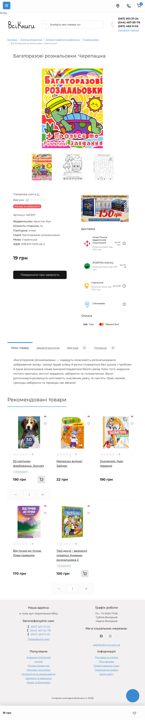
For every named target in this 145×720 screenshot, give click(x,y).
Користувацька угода (106, 665)
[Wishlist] (45, 423)
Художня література (38, 657)
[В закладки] (134, 713)
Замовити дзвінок (128, 30)
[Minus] (15, 494)
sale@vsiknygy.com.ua (106, 644)
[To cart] (41, 479)
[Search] (45, 24)
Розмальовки (91, 39)
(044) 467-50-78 (129, 22)
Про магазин (106, 661)
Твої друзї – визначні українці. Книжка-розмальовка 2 (71, 555)
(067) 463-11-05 (128, 26)
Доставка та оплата (106, 657)
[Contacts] (128, 5)
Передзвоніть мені (38, 639)
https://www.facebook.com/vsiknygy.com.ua (101, 636)
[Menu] (6, 5)
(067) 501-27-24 (128, 18)
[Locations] (117, 5)
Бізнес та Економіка (38, 682)
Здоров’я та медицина (38, 678)
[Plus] (43, 494)
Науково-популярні (38, 669)
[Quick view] (45, 416)
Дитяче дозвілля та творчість (63, 39)
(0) (27, 200)
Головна (12, 39)
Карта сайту (106, 674)
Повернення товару (106, 669)
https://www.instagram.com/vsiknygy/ (110, 636)
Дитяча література (31, 39)
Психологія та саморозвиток (39, 674)
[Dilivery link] (124, 243)
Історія (39, 661)
